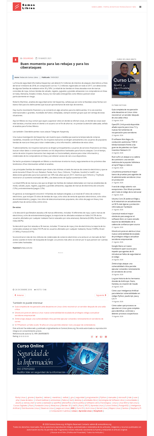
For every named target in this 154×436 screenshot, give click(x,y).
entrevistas (55, 400)
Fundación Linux (42, 405)
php (17, 400)
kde (129, 397)
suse (135, 397)
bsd (71, 400)
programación (92, 397)
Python (103, 397)
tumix (39, 403)
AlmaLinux (55, 405)
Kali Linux (134, 403)
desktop (78, 400)
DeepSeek (98, 411)
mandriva (56, 397)
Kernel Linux (102, 408)
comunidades (131, 400)
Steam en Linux (47, 408)
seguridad (28, 58)
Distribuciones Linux (30, 408)
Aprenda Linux (97, 405)
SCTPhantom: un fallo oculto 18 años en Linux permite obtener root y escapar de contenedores (55, 325)
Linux (114, 403)
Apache (38, 397)
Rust (31, 405)
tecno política (78, 403)
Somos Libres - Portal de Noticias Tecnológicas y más (114, 7)
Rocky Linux (20, 397)
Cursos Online (111, 405)
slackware (47, 403)
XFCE (87, 405)
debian (47, 397)
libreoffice (67, 403)
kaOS (75, 405)
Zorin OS (80, 408)
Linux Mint (123, 403)
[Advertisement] (77, 29)
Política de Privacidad (76, 432)
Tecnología (105, 403)
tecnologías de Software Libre (111, 400)
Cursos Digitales (20, 405)
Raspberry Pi (135, 408)
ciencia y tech (29, 403)
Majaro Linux (114, 408)
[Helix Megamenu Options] (140, 7)
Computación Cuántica (60, 411)
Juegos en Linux (62, 408)
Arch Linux (90, 408)
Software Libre (92, 403)
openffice (57, 403)
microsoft (122, 397)
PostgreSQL (124, 405)
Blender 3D (66, 405)
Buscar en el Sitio (58, 432)
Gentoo (125, 408)
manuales (112, 397)
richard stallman (42, 400)
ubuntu (18, 403)
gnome (30, 397)
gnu (72, 397)
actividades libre (90, 400)
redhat (65, 397)
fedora (65, 400)
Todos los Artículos (94, 432)
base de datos (27, 400)
